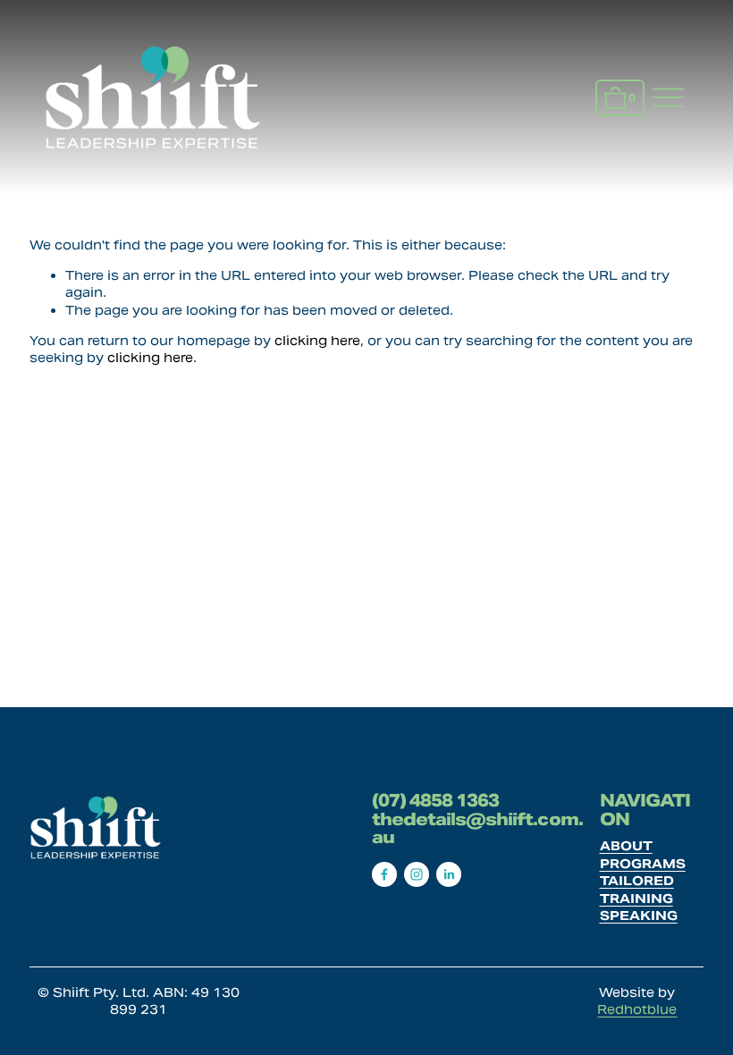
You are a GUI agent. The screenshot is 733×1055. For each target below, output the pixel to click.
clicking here (317, 341)
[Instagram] (416, 874)
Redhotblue (637, 1009)
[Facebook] (384, 874)
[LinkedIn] (448, 874)
